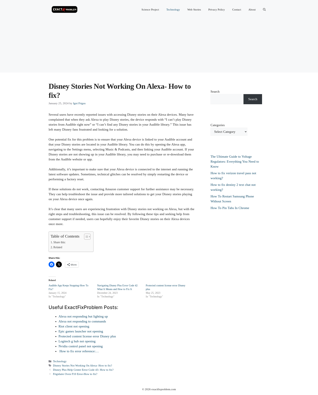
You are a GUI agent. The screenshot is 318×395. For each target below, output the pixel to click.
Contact (236, 9)
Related (57, 247)
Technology (173, 9)
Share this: (59, 242)
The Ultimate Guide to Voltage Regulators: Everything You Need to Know (235, 161)
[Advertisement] (159, 47)
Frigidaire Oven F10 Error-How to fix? (75, 373)
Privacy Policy (216, 9)
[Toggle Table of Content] (85, 237)
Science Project (150, 9)
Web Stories (194, 9)
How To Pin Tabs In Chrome (230, 208)
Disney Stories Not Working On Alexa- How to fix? (82, 365)
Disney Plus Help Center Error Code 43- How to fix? (83, 369)
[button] (264, 9)
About (252, 9)
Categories (218, 125)
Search (215, 91)
